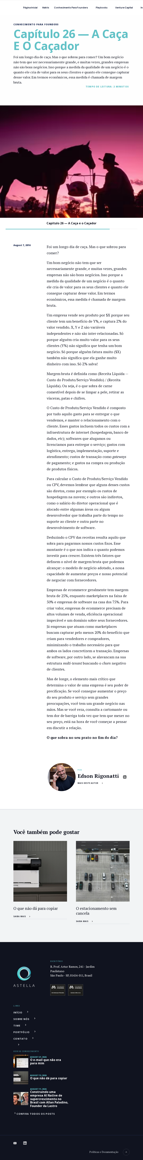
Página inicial (30, 8)
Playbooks (101, 8)
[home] (15, 8)
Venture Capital (124, 8)
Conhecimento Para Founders (71, 8)
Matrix (45, 8)
